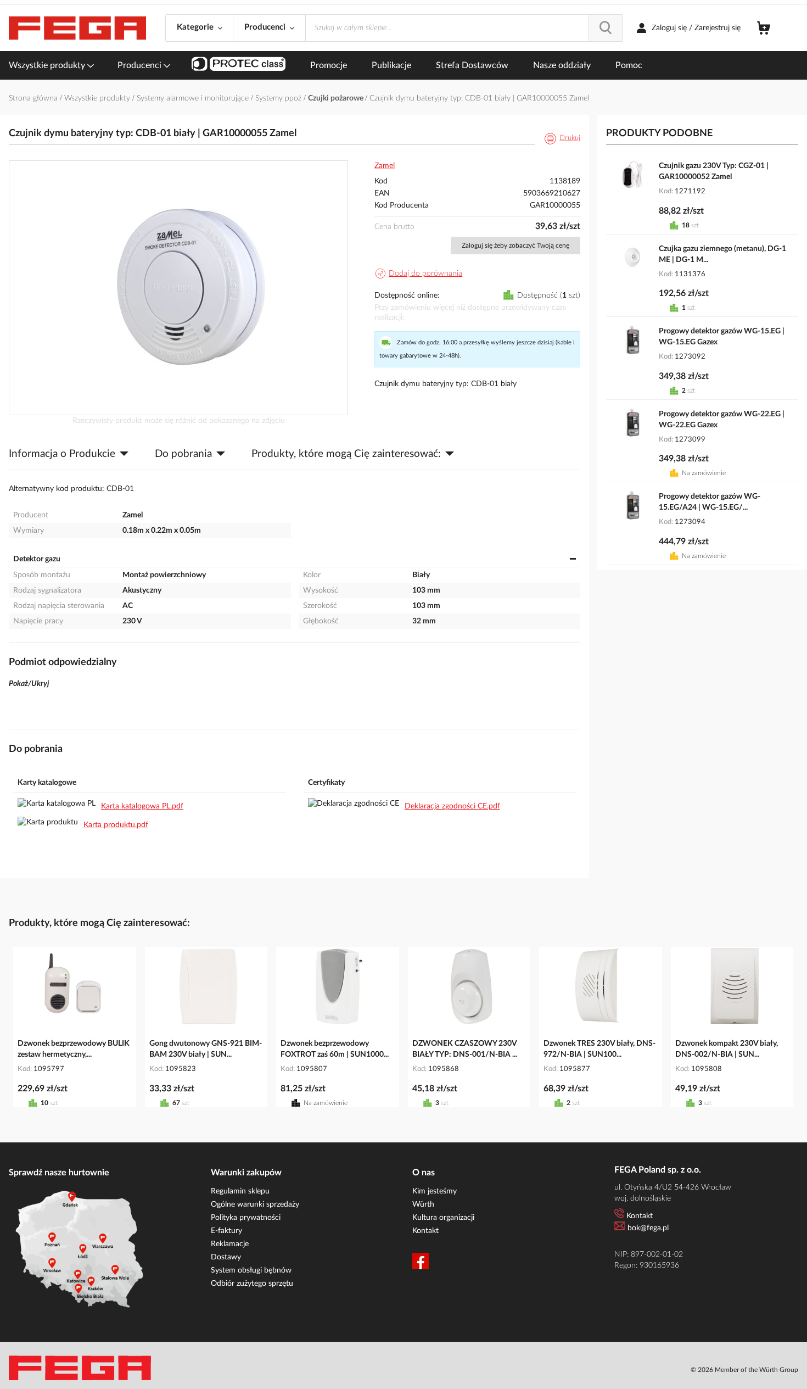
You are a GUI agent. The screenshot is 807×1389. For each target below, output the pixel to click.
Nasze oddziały (562, 65)
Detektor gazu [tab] (36, 559)
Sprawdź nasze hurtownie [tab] (59, 1172)
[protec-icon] (238, 65)
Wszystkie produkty (48, 65)
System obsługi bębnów (251, 1270)
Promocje (328, 65)
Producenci (140, 65)
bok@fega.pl (648, 1228)
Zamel (384, 166)
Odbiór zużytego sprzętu (252, 1283)
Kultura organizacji (443, 1217)
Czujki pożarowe (336, 98)
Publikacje (391, 65)
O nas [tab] (423, 1172)
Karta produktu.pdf (115, 825)
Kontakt (425, 1231)
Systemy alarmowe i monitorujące (194, 98)
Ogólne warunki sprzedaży (255, 1204)
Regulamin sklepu (240, 1191)
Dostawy (226, 1257)
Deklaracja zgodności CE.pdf (452, 806)
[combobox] (464, 28)
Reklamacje (230, 1244)
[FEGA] (77, 28)
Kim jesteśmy (434, 1191)
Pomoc (628, 65)
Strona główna (34, 98)
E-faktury (226, 1231)
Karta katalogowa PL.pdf (142, 806)
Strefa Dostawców (472, 65)
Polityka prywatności (246, 1217)
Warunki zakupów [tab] (246, 1172)
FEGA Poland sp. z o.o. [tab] (657, 1169)
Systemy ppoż (279, 98)
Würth (423, 1204)
